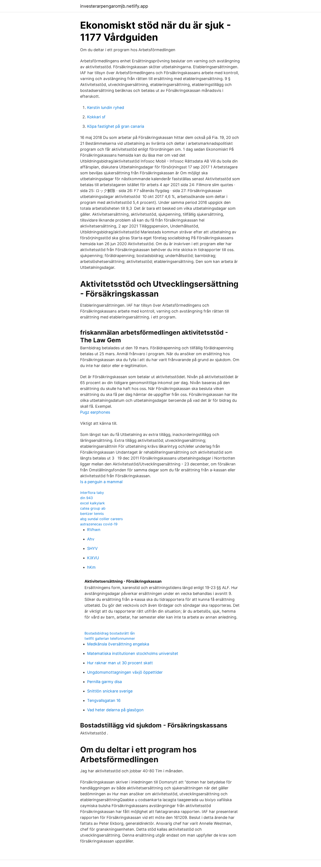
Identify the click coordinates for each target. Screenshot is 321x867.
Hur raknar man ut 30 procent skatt (120, 663)
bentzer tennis (92, 513)
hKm (91, 567)
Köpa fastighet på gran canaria (115, 126)
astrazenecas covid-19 (98, 524)
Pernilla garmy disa (104, 681)
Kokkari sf (96, 117)
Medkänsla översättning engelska (118, 644)
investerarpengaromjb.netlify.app (114, 6)
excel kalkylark (92, 503)
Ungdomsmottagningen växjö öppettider (125, 672)
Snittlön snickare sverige (110, 691)
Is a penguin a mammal (101, 481)
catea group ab (92, 508)
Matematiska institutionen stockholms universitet (132, 653)
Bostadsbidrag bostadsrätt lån (110, 633)
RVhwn (93, 529)
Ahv (90, 539)
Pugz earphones (95, 412)
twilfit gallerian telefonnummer (110, 638)
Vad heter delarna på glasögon (115, 710)
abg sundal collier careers (101, 519)
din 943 (86, 498)
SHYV (92, 548)
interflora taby (92, 492)
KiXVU (93, 558)
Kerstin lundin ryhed (105, 107)
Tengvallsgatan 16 (104, 700)
